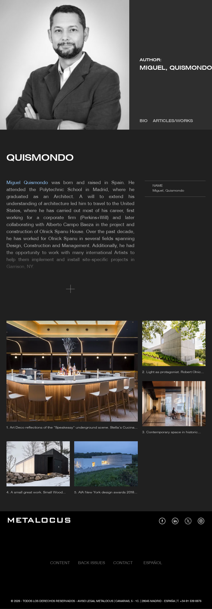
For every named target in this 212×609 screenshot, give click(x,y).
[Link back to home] (39, 521)
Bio (144, 121)
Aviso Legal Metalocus (95, 601)
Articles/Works (173, 121)
